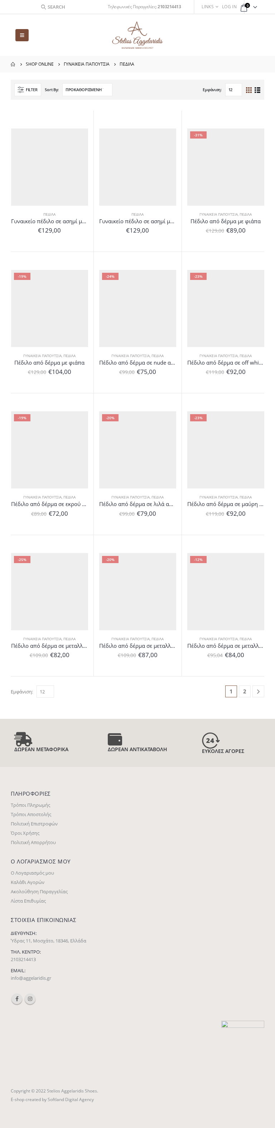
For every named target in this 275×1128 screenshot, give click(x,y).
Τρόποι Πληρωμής (30, 805)
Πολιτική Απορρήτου (33, 842)
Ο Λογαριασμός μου (32, 873)
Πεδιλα (49, 214)
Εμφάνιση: (212, 89)
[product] (49, 167)
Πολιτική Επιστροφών (34, 823)
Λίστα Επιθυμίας (28, 901)
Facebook (16, 998)
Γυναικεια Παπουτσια (218, 214)
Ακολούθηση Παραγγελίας (39, 891)
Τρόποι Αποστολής (31, 814)
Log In (229, 7)
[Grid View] (249, 89)
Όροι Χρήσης (25, 833)
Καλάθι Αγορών (27, 882)
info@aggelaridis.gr (31, 978)
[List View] (257, 89)
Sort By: (52, 89)
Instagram (30, 998)
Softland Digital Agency (71, 1099)
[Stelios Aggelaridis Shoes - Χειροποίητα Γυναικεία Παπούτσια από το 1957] (137, 35)
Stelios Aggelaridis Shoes (72, 1091)
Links (208, 7)
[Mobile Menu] (22, 35)
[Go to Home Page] (13, 64)
